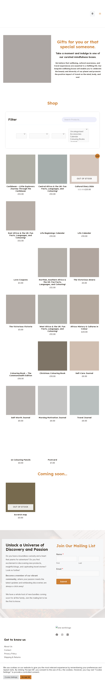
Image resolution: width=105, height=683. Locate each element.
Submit (63, 581)
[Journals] (77, 141)
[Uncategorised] (77, 131)
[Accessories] (77, 134)
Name (60, 554)
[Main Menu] (99, 13)
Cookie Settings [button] (11, 677)
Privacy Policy (10, 653)
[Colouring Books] (77, 139)
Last (80, 563)
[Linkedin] (67, 635)
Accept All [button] (26, 677)
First (58, 563)
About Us (8, 646)
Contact (7, 650)
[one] (57, 635)
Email (59, 569)
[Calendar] (77, 136)
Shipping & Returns (12, 657)
